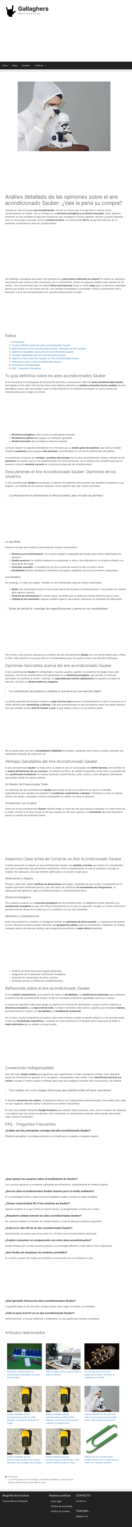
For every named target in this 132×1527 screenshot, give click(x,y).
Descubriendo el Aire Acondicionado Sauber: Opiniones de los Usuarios (49, 348)
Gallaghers (33, 8)
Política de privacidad (61, 1506)
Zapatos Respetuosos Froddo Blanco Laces (27, 1482)
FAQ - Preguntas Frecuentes (26, 368)
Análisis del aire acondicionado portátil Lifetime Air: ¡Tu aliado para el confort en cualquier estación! (101, 1460)
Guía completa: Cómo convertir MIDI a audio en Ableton (63, 1373)
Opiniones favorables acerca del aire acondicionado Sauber (43, 352)
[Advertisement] (66, 41)
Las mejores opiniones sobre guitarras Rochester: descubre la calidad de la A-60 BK (99, 1374)
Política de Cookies (60, 1511)
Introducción (18, 342)
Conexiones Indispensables (26, 365)
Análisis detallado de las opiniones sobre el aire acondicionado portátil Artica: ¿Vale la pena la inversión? (100, 1417)
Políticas (39, 65)
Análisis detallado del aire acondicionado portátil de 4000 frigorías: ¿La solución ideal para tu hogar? (23, 1418)
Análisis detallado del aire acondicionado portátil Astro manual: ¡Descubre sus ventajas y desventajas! (24, 1460)
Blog (15, 65)
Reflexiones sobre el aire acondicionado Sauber (36, 361)
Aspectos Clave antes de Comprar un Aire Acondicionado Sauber (45, 358)
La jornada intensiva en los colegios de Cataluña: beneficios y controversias (40, 1479)
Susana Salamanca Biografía (15, 1501)
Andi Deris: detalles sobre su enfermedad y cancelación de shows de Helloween (23, 1374)
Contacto (26, 65)
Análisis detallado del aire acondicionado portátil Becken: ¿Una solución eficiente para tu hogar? (62, 1460)
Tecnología (12, 1477)
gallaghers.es (82, 1516)
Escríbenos (81, 1501)
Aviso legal (56, 1501)
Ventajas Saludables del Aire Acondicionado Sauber (39, 355)
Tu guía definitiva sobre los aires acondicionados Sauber (41, 345)
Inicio (5, 65)
